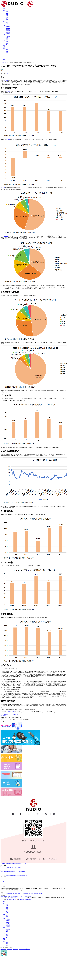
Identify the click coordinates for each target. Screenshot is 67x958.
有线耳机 (8, 29)
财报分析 (16, 714)
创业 (7, 15)
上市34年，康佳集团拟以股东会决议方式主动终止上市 (13, 863)
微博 (7, 49)
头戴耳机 (8, 33)
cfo (1, 72)
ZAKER (40, 893)
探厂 (7, 18)
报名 (7, 41)
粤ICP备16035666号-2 (11, 899)
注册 (4, 58)
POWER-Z (17, 896)
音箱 (7, 24)
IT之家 (8, 896)
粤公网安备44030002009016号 (24, 899)
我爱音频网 (13, 897)
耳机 (7, 22)
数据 (7, 17)
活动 (4, 40)
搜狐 (11, 893)
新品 (7, 11)
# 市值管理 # (9, 949)
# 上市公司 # (3, 949)
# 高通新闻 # (27, 949)
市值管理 (12, 712)
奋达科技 (6, 80)
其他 (7, 39)
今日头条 (3, 893)
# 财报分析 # (15, 949)
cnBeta (5, 896)
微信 (7, 51)
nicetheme (24, 897)
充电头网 (12, 896)
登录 (4, 59)
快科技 (2, 896)
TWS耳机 (8, 26)
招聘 (7, 19)
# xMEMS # (21, 949)
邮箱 (7, 52)
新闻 (4, 10)
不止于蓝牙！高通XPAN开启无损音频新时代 (11, 867)
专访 (7, 13)
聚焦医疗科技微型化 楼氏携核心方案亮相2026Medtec (13, 871)
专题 (4, 45)
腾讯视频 (15, 893)
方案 (4, 34)
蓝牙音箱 (8, 32)
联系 (4, 48)
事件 (7, 14)
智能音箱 (8, 30)
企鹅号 (26, 893)
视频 (4, 47)
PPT (7, 44)
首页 (4, 8)
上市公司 (8, 712)
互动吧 (23, 893)
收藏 (4, 715)
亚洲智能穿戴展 (27, 896)
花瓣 (29, 893)
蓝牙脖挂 (8, 28)
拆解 (4, 25)
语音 (7, 37)
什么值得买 (35, 893)
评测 (4, 21)
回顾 (7, 43)
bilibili (6, 893)
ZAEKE (21, 896)
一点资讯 (19, 893)
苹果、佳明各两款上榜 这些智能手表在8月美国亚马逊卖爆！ (15, 875)
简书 (32, 893)
